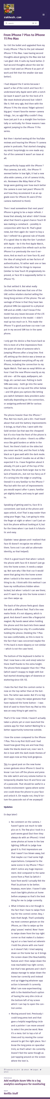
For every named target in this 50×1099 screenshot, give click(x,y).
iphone (6, 1072)
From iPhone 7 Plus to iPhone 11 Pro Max (24, 36)
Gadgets (35, 1070)
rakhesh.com (12, 17)
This (6, 764)
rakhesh (26, 1070)
